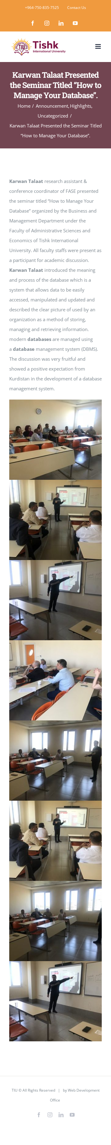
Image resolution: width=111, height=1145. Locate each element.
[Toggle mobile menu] (98, 46)
